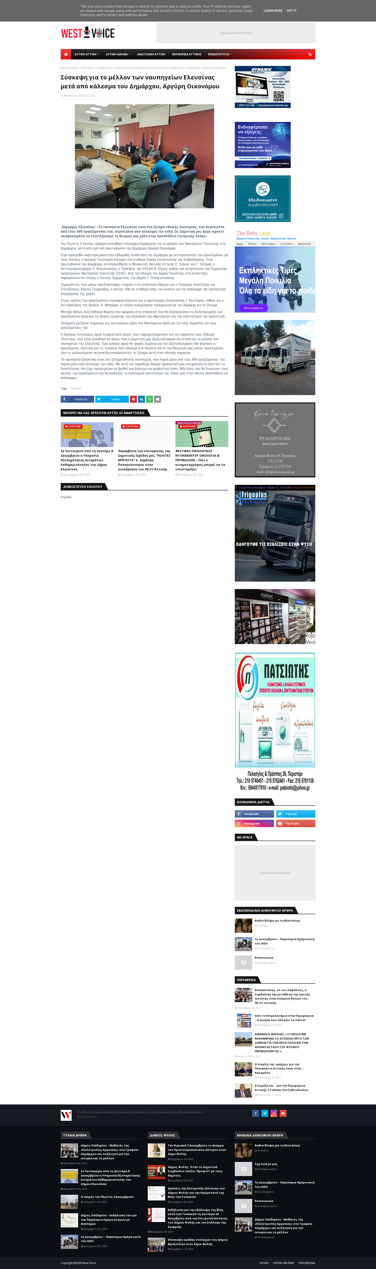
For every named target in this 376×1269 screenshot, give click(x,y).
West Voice (89, 1263)
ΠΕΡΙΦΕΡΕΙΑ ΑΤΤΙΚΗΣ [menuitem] (186, 54)
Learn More (273, 10)
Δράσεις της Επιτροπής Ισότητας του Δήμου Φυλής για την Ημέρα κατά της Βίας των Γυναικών (196, 1192)
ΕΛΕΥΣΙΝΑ (86, 68)
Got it (292, 10)
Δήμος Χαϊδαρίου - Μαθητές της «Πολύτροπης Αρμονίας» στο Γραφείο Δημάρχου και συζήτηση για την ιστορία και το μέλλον (109, 1151)
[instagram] (254, 823)
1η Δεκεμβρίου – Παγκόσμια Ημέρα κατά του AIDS (285, 941)
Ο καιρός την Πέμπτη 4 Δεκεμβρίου (107, 1197)
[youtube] (295, 823)
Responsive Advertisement (236, 33)
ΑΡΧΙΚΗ (264, 1263)
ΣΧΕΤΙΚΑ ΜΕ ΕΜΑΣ (283, 1263)
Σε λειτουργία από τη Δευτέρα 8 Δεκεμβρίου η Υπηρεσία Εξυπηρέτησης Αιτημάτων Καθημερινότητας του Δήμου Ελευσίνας (87, 460)
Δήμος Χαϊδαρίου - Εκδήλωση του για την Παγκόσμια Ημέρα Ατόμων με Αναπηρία (109, 1219)
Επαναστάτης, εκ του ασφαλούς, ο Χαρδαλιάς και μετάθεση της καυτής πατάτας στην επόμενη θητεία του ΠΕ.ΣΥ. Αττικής (282, 996)
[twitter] (295, 814)
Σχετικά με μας (266, 1164)
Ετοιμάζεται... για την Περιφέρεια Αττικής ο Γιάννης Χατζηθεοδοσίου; (282, 1088)
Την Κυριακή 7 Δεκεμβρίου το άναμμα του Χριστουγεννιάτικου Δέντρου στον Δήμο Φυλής (197, 1149)
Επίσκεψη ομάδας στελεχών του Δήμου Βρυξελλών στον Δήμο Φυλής (198, 1242)
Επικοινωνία (264, 957)
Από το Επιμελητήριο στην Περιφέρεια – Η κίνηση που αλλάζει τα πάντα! (284, 1018)
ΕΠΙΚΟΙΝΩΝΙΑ (307, 1263)
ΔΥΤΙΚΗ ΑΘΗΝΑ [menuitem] (117, 54)
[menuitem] (66, 54)
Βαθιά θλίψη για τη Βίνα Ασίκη (277, 920)
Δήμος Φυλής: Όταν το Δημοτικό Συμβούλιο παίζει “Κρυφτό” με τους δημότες (195, 1171)
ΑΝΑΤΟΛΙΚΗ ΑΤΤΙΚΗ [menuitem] (151, 54)
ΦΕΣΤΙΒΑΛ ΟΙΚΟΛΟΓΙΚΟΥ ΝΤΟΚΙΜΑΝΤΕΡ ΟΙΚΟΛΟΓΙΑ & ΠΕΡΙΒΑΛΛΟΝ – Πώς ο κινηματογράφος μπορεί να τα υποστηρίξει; (200, 460)
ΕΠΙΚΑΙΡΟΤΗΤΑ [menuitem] (218, 54)
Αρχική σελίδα (70, 68)
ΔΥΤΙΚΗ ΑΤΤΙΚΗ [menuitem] (85, 54)
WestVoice (70, 96)
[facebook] (254, 814)
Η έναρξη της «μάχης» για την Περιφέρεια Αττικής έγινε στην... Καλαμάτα (279, 1068)
